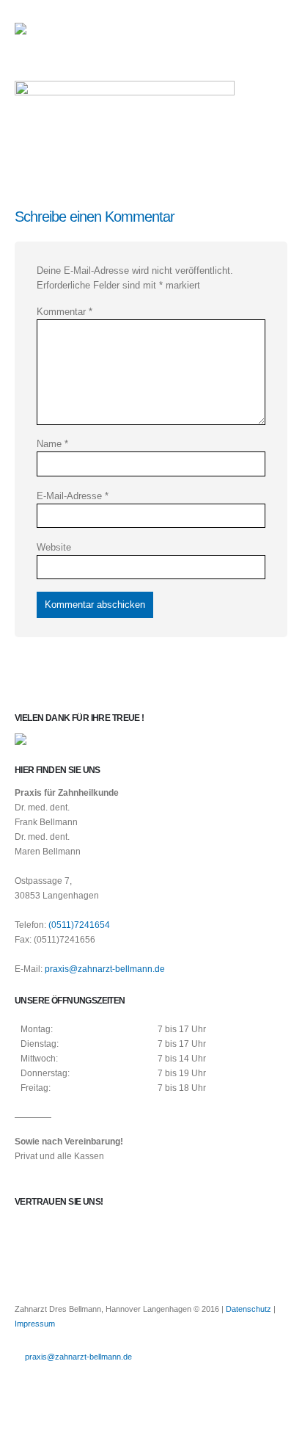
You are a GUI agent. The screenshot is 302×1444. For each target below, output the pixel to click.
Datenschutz (248, 1309)
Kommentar (64, 311)
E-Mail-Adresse (72, 495)
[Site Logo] (55, 33)
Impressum (35, 1323)
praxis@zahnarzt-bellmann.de (105, 968)
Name (52, 443)
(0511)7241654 (79, 924)
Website (54, 547)
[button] (274, 33)
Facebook (27, 1380)
